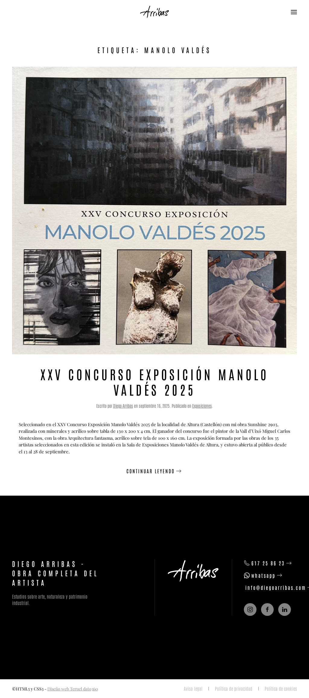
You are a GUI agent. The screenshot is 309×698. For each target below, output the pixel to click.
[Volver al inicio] (154, 12)
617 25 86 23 (268, 563)
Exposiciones (202, 405)
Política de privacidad (233, 688)
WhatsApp (263, 575)
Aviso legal (193, 688)
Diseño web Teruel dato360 (72, 689)
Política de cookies (281, 688)
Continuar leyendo (150, 471)
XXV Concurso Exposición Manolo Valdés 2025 (154, 381)
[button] (294, 12)
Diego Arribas (123, 405)
